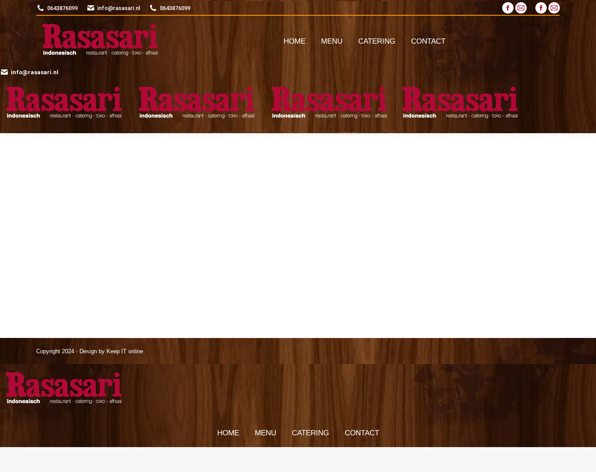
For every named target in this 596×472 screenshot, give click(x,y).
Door (93, 195)
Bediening (66, 179)
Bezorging (243, 179)
